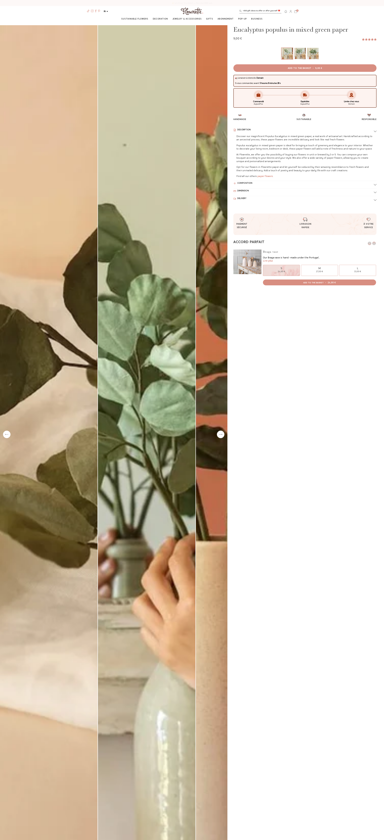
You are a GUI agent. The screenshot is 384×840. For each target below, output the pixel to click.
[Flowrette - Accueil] (192, 11)
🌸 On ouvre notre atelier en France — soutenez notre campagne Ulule (192, 3)
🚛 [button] (236, 78)
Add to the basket (305, 68)
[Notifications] (285, 11)
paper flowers (265, 176)
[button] (260, 11)
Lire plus (268, 261)
